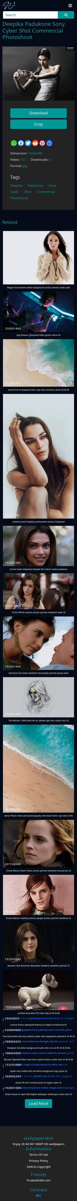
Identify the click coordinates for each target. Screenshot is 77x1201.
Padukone (35, 185)
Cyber (14, 192)
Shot (27, 192)
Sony (52, 185)
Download (38, 113)
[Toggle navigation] (70, 6)
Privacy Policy (38, 1161)
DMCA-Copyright (38, 1167)
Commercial (46, 192)
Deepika (16, 185)
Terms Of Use (38, 1154)
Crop (38, 124)
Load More (38, 1103)
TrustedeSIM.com (38, 1180)
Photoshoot (19, 198)
